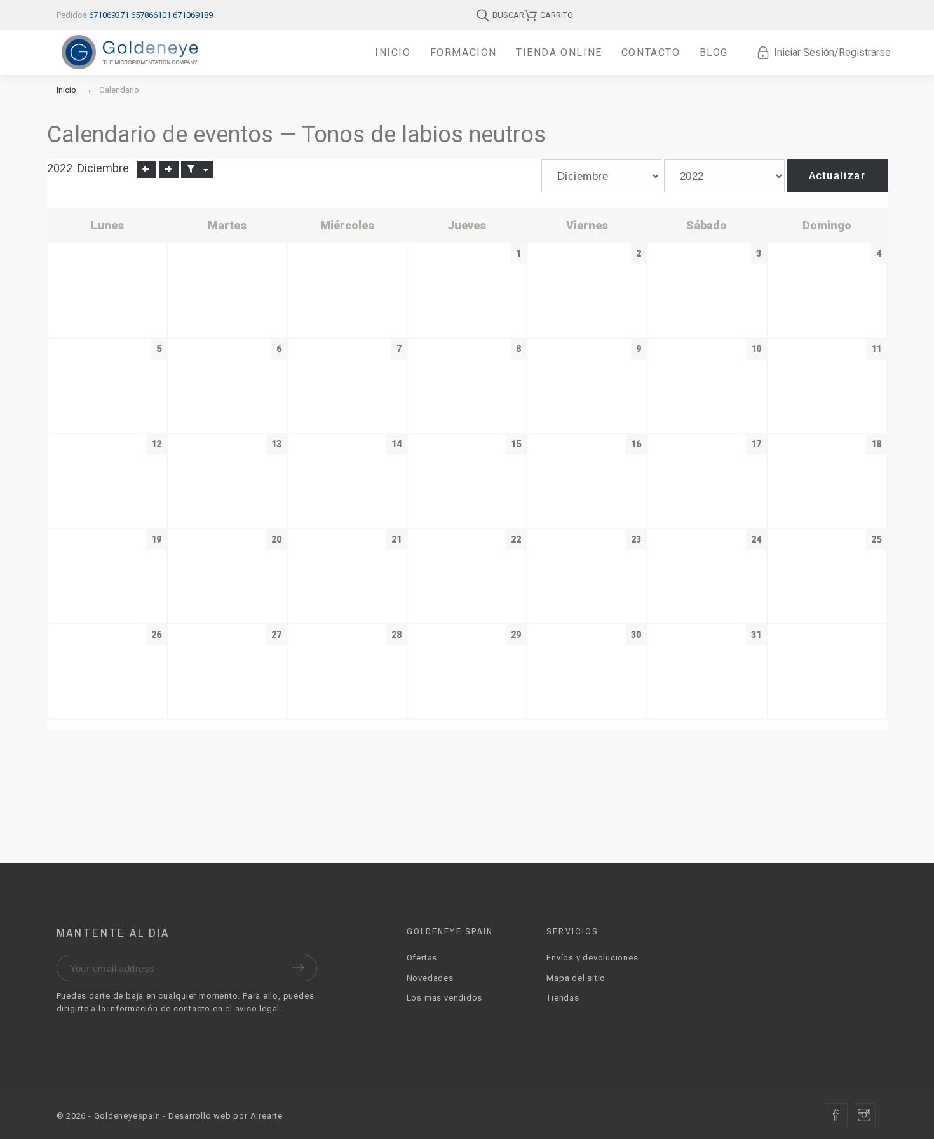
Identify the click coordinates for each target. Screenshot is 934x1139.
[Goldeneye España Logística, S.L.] (129, 52)
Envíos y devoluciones (592, 957)
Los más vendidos (444, 997)
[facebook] (836, 1114)
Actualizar (837, 176)
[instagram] (864, 1114)
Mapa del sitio (576, 978)
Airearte (266, 1116)
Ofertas (422, 957)
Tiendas (562, 997)
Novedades (430, 978)
